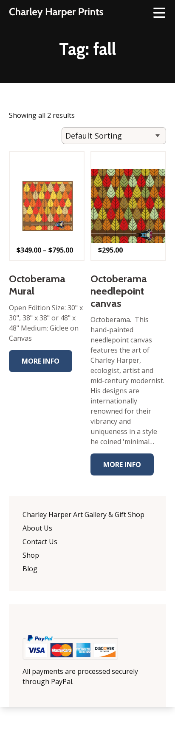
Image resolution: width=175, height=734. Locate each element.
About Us (37, 528)
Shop (31, 555)
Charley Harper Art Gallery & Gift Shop (83, 514)
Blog (30, 568)
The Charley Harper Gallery (56, 12)
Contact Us (40, 541)
